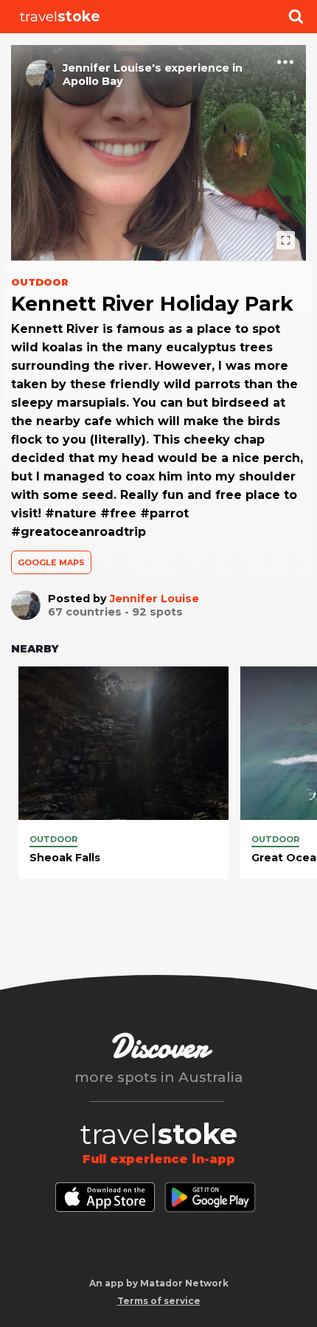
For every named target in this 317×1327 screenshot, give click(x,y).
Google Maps (51, 562)
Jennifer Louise (154, 598)
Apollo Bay (93, 81)
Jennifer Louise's (112, 68)
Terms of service (159, 1300)
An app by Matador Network (159, 1283)
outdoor (53, 839)
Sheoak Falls (64, 857)
